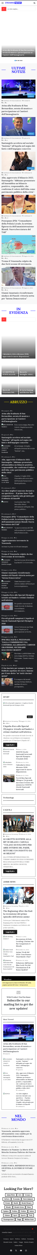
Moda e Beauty (27, 1203)
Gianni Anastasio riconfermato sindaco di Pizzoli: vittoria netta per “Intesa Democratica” (18, 296)
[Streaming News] (13, 3)
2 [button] (16, 60)
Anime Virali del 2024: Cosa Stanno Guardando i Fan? (23, 954)
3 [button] (18, 60)
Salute (31, 1211)
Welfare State (29, 1219)
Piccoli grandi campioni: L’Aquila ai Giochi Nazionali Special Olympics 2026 (18, 621)
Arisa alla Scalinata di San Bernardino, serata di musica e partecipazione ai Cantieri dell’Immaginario (18, 52)
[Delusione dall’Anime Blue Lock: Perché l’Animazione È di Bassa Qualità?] (8, 964)
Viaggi (19, 1219)
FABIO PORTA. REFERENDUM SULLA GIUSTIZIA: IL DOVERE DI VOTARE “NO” (18, 1168)
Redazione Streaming (11, 721)
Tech (30, 1215)
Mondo (8, 1207)
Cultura (6, 1199)
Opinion (6, 1211)
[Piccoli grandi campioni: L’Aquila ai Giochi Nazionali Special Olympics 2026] (7, 629)
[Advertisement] (18, 24)
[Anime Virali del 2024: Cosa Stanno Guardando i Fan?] (8, 953)
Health (16, 1203)
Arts (19, 1195)
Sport (15, 1215)
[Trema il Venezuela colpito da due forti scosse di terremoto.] (7, 563)
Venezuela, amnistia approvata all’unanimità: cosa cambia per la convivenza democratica (17, 1133)
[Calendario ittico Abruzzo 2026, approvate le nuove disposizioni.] (18, 341)
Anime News (11, 1195)
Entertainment (28, 1199)
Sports (23, 1215)
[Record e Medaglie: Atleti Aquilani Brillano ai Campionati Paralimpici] (27, 368)
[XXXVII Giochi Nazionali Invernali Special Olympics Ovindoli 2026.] (8, 752)
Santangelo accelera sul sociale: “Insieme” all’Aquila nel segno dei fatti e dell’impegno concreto (18, 146)
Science (7, 1215)
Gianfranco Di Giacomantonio (12, 100)
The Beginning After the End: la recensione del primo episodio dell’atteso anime (18, 914)
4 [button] (20, 60)
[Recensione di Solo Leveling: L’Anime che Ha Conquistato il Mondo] (8, 939)
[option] (18, 48)
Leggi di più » (10, 745)
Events (7, 1203)
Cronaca (27, 1195)
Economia (16, 1199)
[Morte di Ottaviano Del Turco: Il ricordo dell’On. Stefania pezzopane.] (10, 386)
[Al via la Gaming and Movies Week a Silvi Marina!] (27, 386)
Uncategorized (8, 1219)
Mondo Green (19, 1207)
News (29, 1207)
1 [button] (15, 60)
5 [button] (21, 60)
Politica (14, 1211)
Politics (23, 1211)
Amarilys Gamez (7, 1232)
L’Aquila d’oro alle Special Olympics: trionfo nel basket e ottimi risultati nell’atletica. (18, 597)
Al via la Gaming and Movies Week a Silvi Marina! (27, 392)
